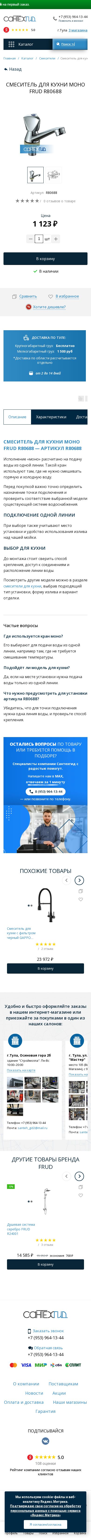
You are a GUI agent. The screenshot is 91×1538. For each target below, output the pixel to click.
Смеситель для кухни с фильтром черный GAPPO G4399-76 (21, 933)
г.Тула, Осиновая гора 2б (29, 1055)
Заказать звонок (48, 1331)
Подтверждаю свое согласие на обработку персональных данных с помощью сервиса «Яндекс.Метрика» (45, 1510)
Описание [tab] (17, 416)
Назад (15, 69)
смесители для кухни (22, 586)
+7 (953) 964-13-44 (73, 16)
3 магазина (78, 30)
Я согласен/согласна (45, 1524)
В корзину (45, 258)
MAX (59, 776)
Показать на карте (21, 1070)
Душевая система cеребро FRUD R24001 (21, 1229)
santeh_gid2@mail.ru (32, 1128)
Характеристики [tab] (51, 416)
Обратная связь (48, 1348)
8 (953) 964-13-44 (48, 791)
